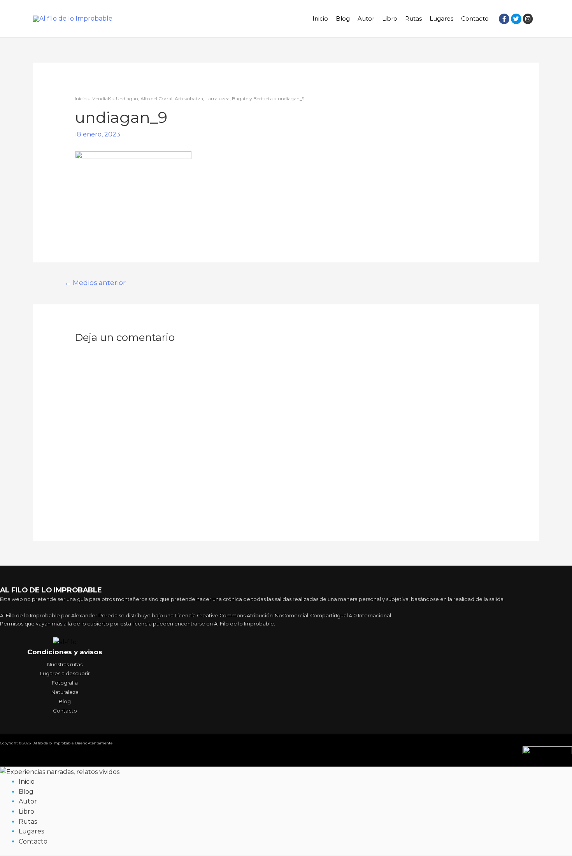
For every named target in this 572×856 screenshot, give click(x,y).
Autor (366, 18)
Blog (343, 18)
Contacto (475, 18)
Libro (389, 18)
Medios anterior (95, 282)
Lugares (441, 18)
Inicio (320, 18)
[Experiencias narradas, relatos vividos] (59, 771)
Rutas (413, 18)
